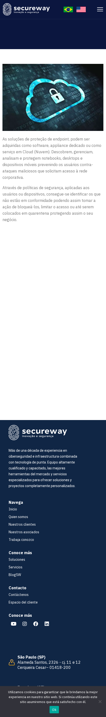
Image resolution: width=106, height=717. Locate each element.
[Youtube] (13, 624)
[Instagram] (25, 624)
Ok (54, 710)
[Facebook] (36, 624)
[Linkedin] (47, 624)
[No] (99, 701)
